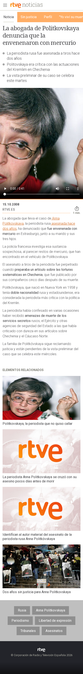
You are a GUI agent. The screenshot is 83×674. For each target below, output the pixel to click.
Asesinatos (54, 631)
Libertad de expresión (55, 621)
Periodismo (20, 621)
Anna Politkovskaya (50, 610)
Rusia (22, 610)
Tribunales (28, 631)
